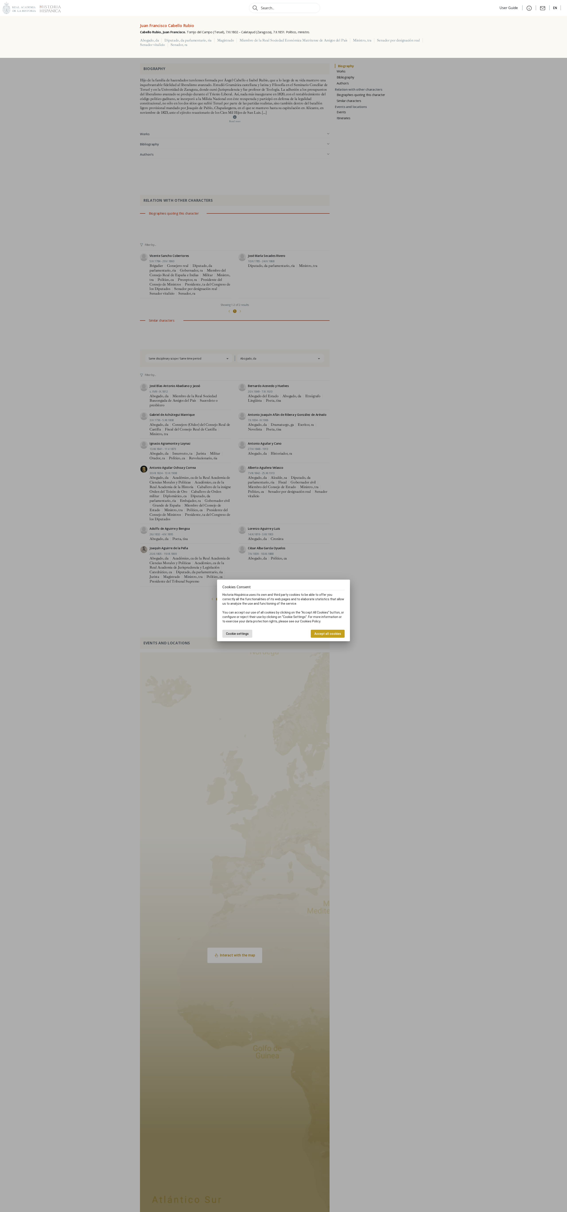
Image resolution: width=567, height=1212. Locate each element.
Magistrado (225, 40)
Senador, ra (179, 45)
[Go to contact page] (543, 7)
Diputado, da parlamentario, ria (187, 40)
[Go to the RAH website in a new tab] (19, 7)
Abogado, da (149, 40)
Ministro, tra (362, 40)
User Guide (509, 7)
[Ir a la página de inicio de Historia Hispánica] (48, 7)
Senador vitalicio (152, 45)
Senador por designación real (398, 40)
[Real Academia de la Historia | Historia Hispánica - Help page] (529, 7)
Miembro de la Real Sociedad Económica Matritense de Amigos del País (293, 40)
